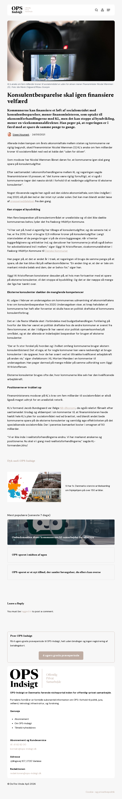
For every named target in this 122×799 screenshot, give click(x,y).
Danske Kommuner (56, 251)
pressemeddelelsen (22, 201)
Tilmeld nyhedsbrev (25, 727)
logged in (26, 611)
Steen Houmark (21, 134)
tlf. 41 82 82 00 (18, 744)
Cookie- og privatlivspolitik (100, 791)
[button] (108, 9)
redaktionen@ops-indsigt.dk (25, 773)
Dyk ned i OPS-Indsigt (21, 461)
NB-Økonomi (68, 408)
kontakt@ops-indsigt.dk (23, 748)
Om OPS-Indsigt (23, 723)
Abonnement (22, 719)
